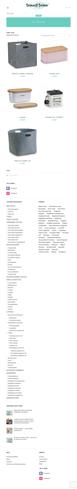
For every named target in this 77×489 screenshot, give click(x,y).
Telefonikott (11, 269)
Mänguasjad (12, 363)
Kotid (9, 260)
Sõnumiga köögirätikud (15, 232)
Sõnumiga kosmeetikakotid (16, 242)
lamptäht (61, 228)
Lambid (10, 292)
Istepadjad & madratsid (15, 322)
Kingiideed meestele (14, 388)
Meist (8, 459)
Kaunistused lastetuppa (15, 315)
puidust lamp (42, 232)
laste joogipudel (43, 230)
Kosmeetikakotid (13, 272)
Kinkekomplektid (13, 209)
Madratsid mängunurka (16, 330)
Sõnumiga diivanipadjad (15, 230)
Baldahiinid (12, 318)
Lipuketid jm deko (15, 320)
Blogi (40, 464)
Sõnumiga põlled (13, 237)
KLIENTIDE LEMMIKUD (15, 370)
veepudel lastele (43, 249)
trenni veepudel (43, 244)
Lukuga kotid (12, 274)
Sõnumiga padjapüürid (15, 235)
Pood (12, 32)
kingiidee (41, 213)
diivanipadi (41, 209)
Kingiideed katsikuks (14, 383)
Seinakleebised (13, 304)
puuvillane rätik (55, 232)
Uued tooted (43, 459)
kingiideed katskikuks (45, 218)
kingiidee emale (53, 221)
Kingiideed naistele (14, 390)
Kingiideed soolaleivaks (15, 395)
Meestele (10, 206)
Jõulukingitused (13, 376)
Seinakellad (11, 302)
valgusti (62, 244)
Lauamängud (12, 283)
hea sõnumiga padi (44, 211)
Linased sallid (12, 252)
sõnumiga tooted (58, 242)
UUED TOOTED (12, 219)
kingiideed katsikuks (58, 216)
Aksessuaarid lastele (16, 277)
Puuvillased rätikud (14, 257)
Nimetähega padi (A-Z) (16, 348)
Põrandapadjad (14, 325)
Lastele (10, 290)
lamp (40, 228)
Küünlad (10, 287)
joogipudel (57, 211)
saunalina (41, 237)
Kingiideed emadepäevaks (16, 381)
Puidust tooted (12, 299)
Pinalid (10, 264)
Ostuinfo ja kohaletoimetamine (16, 464)
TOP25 (9, 217)
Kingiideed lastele (13, 385)
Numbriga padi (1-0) (15, 336)
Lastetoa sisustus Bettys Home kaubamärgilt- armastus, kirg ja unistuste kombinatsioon (24, 421)
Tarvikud (10, 211)
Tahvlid (10, 306)
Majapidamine (12, 285)
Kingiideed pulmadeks (15, 393)
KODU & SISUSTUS (13, 280)
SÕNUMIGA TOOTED (14, 222)
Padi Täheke (13, 343)
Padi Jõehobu (13, 340)
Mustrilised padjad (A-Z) (18, 355)
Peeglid (10, 297)
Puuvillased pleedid (14, 255)
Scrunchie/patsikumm (15, 267)
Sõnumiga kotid (13, 239)
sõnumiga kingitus (44, 242)
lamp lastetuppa (50, 228)
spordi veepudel (62, 240)
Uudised (9, 461)
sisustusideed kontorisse (46, 240)
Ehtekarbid (11, 250)
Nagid (10, 295)
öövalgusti (62, 252)
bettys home (42, 206)
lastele (54, 230)
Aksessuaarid (12, 245)
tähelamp (54, 244)
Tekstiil (10, 309)
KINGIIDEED (11, 373)
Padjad (10, 333)
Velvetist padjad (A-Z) (18, 351)
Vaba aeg (11, 214)
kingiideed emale (44, 216)
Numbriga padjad (13, 225)
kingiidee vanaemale (53, 223)
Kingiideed (42, 461)
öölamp (53, 252)
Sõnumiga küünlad (14, 227)
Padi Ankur (12, 338)
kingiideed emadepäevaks (55, 213)
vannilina (41, 247)
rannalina (46, 235)
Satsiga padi (13, 345)
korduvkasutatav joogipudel (58, 225)
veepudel (61, 247)
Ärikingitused (12, 398)
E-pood (41, 456)
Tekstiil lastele (12, 367)
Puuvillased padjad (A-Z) (19, 353)
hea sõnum (61, 209)
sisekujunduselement (54, 237)
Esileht (8, 32)
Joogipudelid (12, 248)
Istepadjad (12, 328)
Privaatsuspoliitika (12, 456)
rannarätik (55, 235)
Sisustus (10, 365)
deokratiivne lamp (55, 206)
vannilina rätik (51, 247)
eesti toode (51, 209)
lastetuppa (62, 230)
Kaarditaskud (12, 262)
